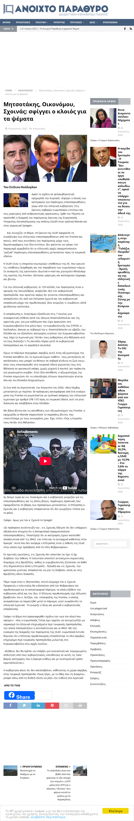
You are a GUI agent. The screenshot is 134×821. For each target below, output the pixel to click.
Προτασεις (76, 22)
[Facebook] (125, 29)
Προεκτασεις (23, 22)
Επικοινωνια (110, 22)
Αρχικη (6, 22)
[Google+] (131, 29)
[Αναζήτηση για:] (110, 544)
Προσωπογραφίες (100, 660)
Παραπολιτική (98, 637)
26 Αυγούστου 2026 (124, 131)
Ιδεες (92, 22)
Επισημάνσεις (98, 631)
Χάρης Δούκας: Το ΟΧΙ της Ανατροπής (123, 350)
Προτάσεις (96, 666)
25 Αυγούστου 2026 (124, 324)
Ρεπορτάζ (95, 672)
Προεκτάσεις (97, 655)
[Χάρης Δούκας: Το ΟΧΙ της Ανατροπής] (103, 349)
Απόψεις (95, 620)
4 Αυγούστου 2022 (17, 128)
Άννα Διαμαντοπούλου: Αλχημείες (124, 116)
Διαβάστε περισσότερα (48, 817)
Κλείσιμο (115, 811)
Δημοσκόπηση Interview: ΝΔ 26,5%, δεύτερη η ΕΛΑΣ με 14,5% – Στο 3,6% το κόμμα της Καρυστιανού (123, 458)
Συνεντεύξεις (98, 684)
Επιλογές (95, 625)
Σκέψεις (94, 678)
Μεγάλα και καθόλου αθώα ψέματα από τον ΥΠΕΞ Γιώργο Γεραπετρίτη (124, 395)
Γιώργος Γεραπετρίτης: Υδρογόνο (124, 507)
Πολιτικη (41, 22)
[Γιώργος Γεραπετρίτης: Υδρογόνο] (103, 510)
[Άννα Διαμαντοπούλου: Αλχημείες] (103, 118)
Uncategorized (98, 608)
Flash (93, 602)
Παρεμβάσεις (98, 643)
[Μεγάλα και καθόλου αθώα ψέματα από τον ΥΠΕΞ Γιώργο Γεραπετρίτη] (103, 388)
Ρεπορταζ (59, 22)
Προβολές (96, 649)
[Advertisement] (67, 61)
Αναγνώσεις (39, 128)
